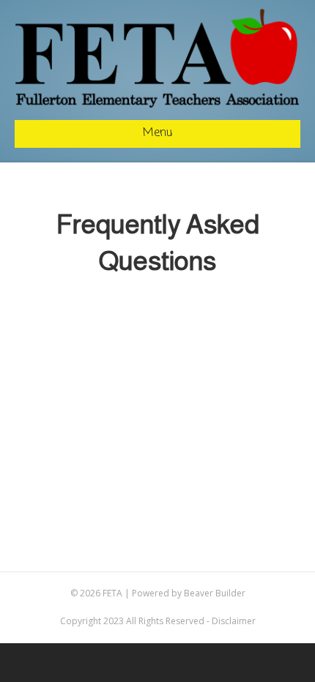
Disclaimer (234, 621)
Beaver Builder (214, 593)
